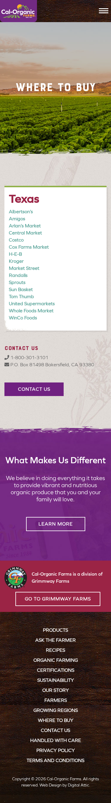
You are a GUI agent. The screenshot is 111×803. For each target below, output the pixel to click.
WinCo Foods (23, 318)
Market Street (24, 268)
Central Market (25, 233)
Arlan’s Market (25, 226)
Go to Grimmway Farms (58, 599)
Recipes (55, 650)
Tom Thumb (21, 296)
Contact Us (55, 730)
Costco (16, 240)
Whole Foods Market (31, 310)
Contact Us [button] (34, 389)
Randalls (18, 275)
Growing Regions (55, 710)
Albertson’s (21, 211)
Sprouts (17, 282)
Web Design (50, 785)
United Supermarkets (32, 303)
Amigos (17, 218)
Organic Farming (55, 660)
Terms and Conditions (55, 760)
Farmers (55, 700)
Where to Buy (55, 720)
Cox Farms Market (29, 247)
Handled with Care (55, 740)
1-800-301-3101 (28, 357)
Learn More (55, 524)
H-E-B (15, 254)
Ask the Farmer (55, 640)
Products (55, 630)
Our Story (55, 690)
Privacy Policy (55, 750)
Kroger (16, 261)
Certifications (55, 670)
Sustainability (55, 680)
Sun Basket (21, 289)
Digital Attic (78, 785)
